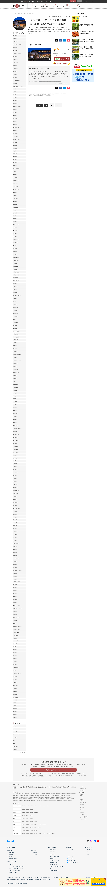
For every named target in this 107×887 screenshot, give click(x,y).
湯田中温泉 (15, 351)
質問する (79, 1)
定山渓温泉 (15, 35)
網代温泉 (15, 431)
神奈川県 (36, 812)
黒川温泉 (15, 664)
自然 (14, 743)
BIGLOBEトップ (46, 879)
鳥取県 (23, 827)
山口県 (40, 827)
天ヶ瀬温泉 (15, 700)
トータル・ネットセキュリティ (16, 868)
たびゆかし (82, 814)
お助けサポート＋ (13, 864)
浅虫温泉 (15, 71)
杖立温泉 (15, 679)
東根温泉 (15, 148)
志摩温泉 (15, 511)
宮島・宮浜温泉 (16, 617)
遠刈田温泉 (15, 100)
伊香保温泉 (15, 213)
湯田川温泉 (15, 154)
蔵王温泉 (15, 121)
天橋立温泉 (15, 525)
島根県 (27, 827)
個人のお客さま (11, 847)
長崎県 (31, 833)
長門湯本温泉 (16, 620)
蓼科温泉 (15, 325)
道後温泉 (15, 638)
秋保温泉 (15, 95)
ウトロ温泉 (15, 50)
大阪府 (31, 824)
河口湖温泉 (15, 286)
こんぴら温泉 (16, 632)
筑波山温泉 (15, 242)
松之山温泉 (15, 384)
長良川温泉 (15, 493)
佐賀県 (27, 833)
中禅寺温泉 (15, 198)
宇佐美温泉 (15, 449)
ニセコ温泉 (15, 62)
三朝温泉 (15, 590)
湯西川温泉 (15, 207)
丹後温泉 (15, 540)
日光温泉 (15, 204)
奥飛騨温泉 (15, 487)
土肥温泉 (15, 466)
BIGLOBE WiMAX (13, 859)
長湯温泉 (15, 706)
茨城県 (31, 809)
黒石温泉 (15, 77)
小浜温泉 (15, 661)
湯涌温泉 (15, 407)
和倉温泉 (15, 393)
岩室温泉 (15, 366)
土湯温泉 (15, 174)
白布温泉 (15, 142)
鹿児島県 (48, 833)
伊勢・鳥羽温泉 (16, 508)
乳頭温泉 (15, 109)
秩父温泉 (15, 245)
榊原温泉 (15, 514)
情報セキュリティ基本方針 (27, 879)
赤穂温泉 (15, 555)
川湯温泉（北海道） (17, 53)
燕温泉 (14, 381)
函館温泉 (15, 65)
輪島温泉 (15, 410)
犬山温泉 (15, 496)
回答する (73, 1)
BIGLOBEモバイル (13, 856)
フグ (14, 728)
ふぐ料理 (15, 731)
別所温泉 (15, 345)
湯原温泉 (15, 611)
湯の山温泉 (15, 520)
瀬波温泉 (15, 378)
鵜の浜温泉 (15, 369)
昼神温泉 (15, 342)
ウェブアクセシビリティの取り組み (31, 877)
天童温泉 (15, 145)
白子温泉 (15, 254)
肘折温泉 (15, 151)
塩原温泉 (15, 192)
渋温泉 (14, 319)
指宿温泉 (15, 714)
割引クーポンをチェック (63, 63)
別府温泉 (15, 694)
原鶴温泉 (15, 646)
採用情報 (70, 858)
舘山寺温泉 (15, 458)
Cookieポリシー (68, 877)
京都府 (27, 824)
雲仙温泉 (15, 658)
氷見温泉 (15, 390)
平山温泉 (15, 688)
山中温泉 (15, 396)
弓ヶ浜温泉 (15, 472)
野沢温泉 (15, 298)
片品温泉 (15, 227)
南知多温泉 (15, 502)
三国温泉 (15, 416)
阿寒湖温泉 (15, 47)
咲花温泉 (15, 375)
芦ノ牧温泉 (15, 162)
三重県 (35, 821)
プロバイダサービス (54, 856)
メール (88, 852)
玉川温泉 (15, 112)
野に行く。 (82, 809)
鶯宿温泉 (15, 83)
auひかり (11, 854)
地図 (56, 55)
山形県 (44, 806)
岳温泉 (14, 171)
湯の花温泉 (15, 546)
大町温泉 (15, 310)
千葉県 (27, 812)
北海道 (23, 806)
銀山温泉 (15, 124)
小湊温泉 (15, 251)
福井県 (31, 818)
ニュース (70, 856)
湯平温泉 (15, 711)
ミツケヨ (82, 812)
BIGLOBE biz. (53, 850)
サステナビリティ (72, 854)
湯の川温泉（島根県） (18, 608)
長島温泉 (15, 517)
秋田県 (40, 806)
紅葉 (14, 740)
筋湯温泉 (15, 703)
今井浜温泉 (15, 446)
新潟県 (31, 815)
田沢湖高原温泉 (16, 118)
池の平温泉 (15, 363)
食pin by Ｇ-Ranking (84, 817)
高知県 (35, 830)
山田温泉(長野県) (17, 354)
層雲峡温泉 (15, 56)
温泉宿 (14, 726)
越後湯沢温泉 (16, 372)
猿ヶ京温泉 (15, 230)
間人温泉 (15, 537)
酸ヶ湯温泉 (15, 68)
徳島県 (23, 830)
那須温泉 (15, 201)
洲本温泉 (15, 567)
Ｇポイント (82, 794)
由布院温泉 (15, 697)
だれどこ (82, 797)
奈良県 (40, 824)
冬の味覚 (15, 737)
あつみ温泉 (15, 133)
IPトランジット (53, 864)
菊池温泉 (15, 670)
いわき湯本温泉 (16, 168)
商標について (38, 879)
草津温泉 (15, 210)
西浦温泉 (15, 499)
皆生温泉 (15, 593)
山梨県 (23, 815)
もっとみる (22, 752)
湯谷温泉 (15, 505)
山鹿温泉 (15, 691)
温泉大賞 (35, 852)
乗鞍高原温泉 (16, 334)
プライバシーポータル (58, 877)
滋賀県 (23, 824)
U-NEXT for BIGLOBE (14, 870)
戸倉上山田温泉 (16, 331)
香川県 (27, 830)
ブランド (70, 852)
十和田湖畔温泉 (16, 80)
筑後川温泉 (15, 644)
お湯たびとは (83, 788)
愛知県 (31, 821)
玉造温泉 (15, 602)
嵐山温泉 (15, 528)
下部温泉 (15, 289)
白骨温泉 (15, 301)
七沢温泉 (15, 269)
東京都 (31, 812)
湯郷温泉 (15, 614)
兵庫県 (35, 824)
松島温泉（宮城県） (17, 106)
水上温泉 (15, 236)
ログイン (92, 1)
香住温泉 (15, 561)
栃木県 (23, 809)
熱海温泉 (15, 419)
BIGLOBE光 (11, 852)
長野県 (27, 815)
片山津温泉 (15, 401)
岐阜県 (27, 821)
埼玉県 (23, 812)
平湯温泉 (15, 481)
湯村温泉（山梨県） (17, 295)
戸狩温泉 (15, 328)
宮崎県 (44, 833)
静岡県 (23, 821)
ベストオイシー (83, 805)
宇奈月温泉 (15, 387)
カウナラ (82, 811)
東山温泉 (15, 159)
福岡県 (23, 833)
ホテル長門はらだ (40, 45)
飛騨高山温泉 (16, 490)
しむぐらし (35, 854)
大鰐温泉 (15, 74)
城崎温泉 (15, 549)
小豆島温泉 (15, 635)
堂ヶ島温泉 (15, 469)
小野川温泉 (15, 136)
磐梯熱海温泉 (16, 180)
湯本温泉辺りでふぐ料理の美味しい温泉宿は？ (50, 81)
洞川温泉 (15, 573)
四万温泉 (15, 218)
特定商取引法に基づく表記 (13, 879)
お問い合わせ (10, 877)
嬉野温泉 (15, 649)
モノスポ (82, 807)
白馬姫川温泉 (16, 339)
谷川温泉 (15, 233)
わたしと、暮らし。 (84, 802)
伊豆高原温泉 (16, 434)
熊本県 (35, 833)
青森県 (27, 806)
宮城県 (35, 806)
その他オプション (13, 872)
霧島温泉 (15, 717)
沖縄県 (53, 833)
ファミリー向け (16, 734)
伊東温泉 (15, 422)
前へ (40, 105)
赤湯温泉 (15, 130)
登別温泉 (15, 38)
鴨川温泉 (15, 248)
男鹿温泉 (15, 115)
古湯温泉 (15, 655)
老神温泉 (15, 221)
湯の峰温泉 (15, 584)
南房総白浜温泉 (16, 257)
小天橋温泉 (15, 534)
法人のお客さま (52, 847)
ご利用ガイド (83, 790)
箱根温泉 (15, 263)
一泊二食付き (16, 746)
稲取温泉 (15, 443)
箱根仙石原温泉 (16, 280)
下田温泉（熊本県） (17, 673)
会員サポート (90, 854)
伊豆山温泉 (15, 437)
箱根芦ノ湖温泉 (16, 272)
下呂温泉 (15, 478)
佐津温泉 (15, 564)
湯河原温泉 (15, 266)
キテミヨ (82, 804)
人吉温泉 (15, 682)
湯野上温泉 (15, 183)
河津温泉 (15, 455)
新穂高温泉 (15, 484)
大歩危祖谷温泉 (16, 629)
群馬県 (27, 809)
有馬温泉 (15, 552)
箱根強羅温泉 (16, 277)
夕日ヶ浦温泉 (16, 543)
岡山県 (31, 827)
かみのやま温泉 (16, 139)
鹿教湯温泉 (15, 313)
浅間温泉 (15, 304)
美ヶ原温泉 (15, 307)
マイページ (87, 1)
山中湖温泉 (15, 292)
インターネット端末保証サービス (16, 866)
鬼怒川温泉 (15, 186)
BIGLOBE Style (72, 860)
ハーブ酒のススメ (84, 819)
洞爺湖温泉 (15, 59)
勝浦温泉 (15, 579)
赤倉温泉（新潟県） (17, 360)
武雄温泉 (15, 652)
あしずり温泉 (16, 641)
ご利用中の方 (88, 847)
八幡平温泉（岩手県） (18, 86)
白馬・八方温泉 (16, 337)
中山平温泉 (15, 103)
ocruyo (81, 799)
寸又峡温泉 (15, 463)
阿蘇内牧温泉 (16, 667)
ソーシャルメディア (73, 862)
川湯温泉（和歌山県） (18, 582)
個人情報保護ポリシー (46, 877)
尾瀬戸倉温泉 (16, 224)
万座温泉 (15, 216)
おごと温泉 (15, 522)
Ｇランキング (83, 795)
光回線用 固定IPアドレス (56, 858)
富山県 (23, 818)
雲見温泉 (15, 460)
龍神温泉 (15, 587)
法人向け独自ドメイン (55, 870)
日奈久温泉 (15, 685)
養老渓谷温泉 (16, 260)
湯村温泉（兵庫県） (17, 570)
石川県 (27, 818)
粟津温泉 (15, 398)
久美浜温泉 (15, 531)
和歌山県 (44, 824)
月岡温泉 (15, 357)
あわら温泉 (15, 413)
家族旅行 (15, 749)
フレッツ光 (52, 854)
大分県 (40, 833)
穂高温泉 (15, 348)
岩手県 (31, 806)
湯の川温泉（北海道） (18, 44)
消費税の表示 (18, 877)
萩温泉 (14, 623)
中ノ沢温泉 (15, 177)
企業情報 (68, 847)
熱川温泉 (15, 475)
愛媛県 (31, 830)
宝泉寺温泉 (15, 708)
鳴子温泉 (15, 92)
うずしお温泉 (16, 558)
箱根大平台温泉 (16, 275)
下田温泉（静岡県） (17, 428)
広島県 (35, 827)
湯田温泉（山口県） (17, 626)
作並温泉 (15, 97)
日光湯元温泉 (16, 189)
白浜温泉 (15, 576)
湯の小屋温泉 (16, 239)
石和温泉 (15, 283)
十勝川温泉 (15, 41)
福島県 (48, 806)
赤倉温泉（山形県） (17, 127)
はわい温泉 (15, 599)
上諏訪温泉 (15, 316)
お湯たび (82, 800)
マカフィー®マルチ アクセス (56, 867)
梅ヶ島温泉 (15, 452)
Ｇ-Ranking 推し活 (84, 816)
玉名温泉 (15, 676)
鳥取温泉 (15, 596)
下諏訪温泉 (15, 322)
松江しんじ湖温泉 (17, 605)
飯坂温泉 (15, 165)
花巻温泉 (15, 89)
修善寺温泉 (15, 425)
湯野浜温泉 (15, 156)
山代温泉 (15, 404)
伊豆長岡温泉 (16, 440)
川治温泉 (15, 195)
